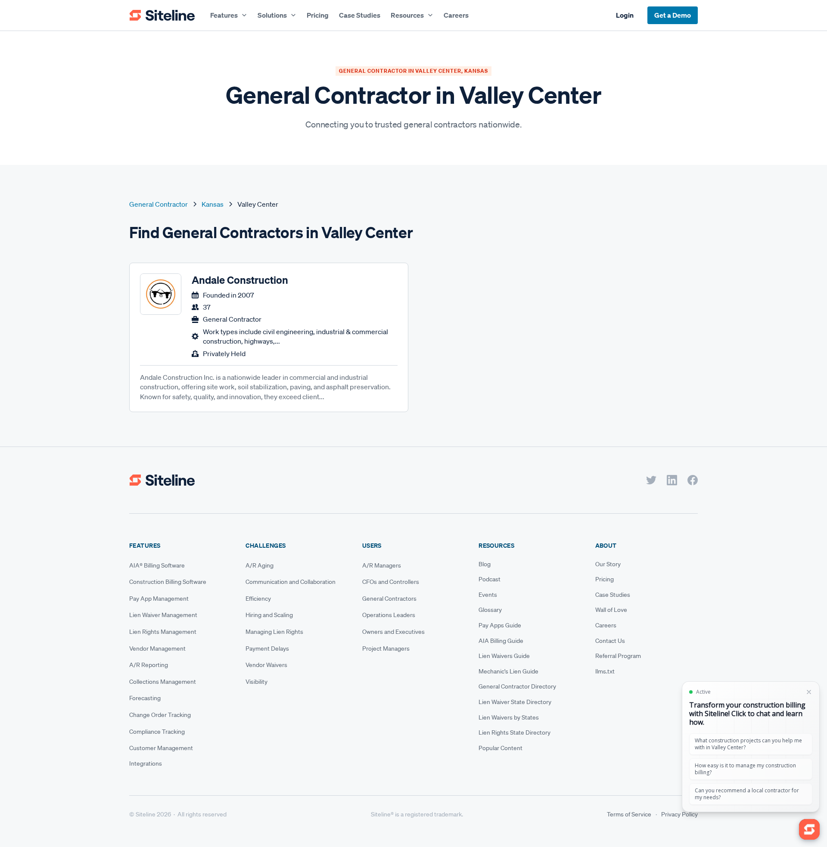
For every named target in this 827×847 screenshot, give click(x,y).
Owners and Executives (393, 632)
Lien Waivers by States (509, 717)
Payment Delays (267, 648)
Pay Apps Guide (500, 625)
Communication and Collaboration (291, 582)
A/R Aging (260, 565)
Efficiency (258, 598)
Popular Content (500, 748)
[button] (228, 15)
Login (625, 15)
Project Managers (386, 648)
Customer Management (161, 748)
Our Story (608, 564)
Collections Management (162, 682)
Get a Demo (672, 15)
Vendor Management (157, 648)
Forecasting (145, 698)
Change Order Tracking (160, 715)
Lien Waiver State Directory (515, 702)
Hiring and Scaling (269, 615)
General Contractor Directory (517, 686)
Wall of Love (611, 610)
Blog (485, 564)
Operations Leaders (388, 615)
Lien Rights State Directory (514, 732)
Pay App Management (159, 598)
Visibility (256, 682)
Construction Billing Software (167, 582)
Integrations (145, 763)
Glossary (490, 610)
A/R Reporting (148, 665)
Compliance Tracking (157, 731)
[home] (162, 15)
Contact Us (610, 641)
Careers (456, 15)
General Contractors (389, 598)
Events (488, 595)
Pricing (318, 15)
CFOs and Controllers (390, 582)
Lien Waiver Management (163, 615)
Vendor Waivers (266, 665)
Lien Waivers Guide (504, 656)
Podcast (490, 579)
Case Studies (359, 15)
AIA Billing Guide (501, 641)
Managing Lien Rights (274, 632)
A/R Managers (381, 565)
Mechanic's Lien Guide (508, 671)
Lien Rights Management (162, 632)
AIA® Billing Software (157, 565)
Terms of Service (629, 814)
